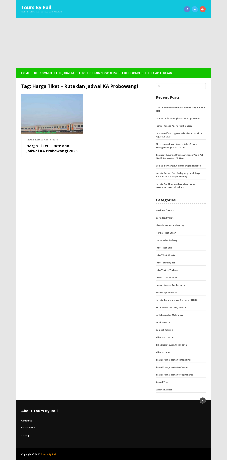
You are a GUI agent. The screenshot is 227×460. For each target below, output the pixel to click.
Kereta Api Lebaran (158, 73)
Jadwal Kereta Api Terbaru (42, 139)
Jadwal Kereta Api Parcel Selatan (174, 125)
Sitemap (25, 435)
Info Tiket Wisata (165, 255)
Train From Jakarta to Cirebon (172, 367)
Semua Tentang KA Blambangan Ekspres (178, 165)
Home (25, 73)
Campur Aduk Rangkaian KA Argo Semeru (178, 118)
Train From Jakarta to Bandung (173, 359)
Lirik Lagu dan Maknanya (169, 314)
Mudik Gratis (163, 322)
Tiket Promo (131, 73)
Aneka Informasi (165, 210)
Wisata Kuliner (164, 389)
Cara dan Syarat (164, 217)
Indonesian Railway (166, 240)
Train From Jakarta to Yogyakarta (174, 374)
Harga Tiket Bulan (166, 232)
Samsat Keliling (164, 329)
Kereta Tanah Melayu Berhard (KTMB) (176, 299)
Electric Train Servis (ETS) (98, 73)
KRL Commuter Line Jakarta (54, 73)
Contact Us (26, 420)
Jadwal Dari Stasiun (166, 277)
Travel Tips (162, 382)
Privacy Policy (28, 427)
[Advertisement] (113, 43)
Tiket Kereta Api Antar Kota (171, 344)
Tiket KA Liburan (165, 337)
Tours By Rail (36, 7)
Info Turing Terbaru (167, 270)
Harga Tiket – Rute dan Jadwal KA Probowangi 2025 (52, 148)
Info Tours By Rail (165, 262)
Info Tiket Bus (164, 247)
